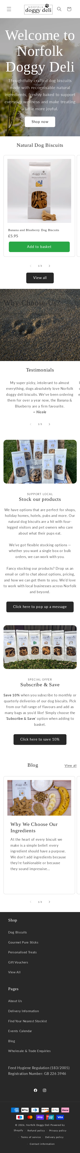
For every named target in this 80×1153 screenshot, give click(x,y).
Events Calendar (20, 1031)
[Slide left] (30, 265)
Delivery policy (54, 1137)
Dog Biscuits (17, 932)
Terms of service (31, 1137)
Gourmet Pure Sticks (23, 942)
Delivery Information (23, 1011)
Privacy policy (57, 1130)
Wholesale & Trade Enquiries (29, 1051)
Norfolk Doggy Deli (38, 1124)
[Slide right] (49, 265)
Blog (11, 1041)
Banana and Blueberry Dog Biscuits (33, 230)
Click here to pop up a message (40, 607)
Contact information (42, 1143)
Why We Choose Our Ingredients (34, 827)
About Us (15, 1001)
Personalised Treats (22, 952)
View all (40, 278)
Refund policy (36, 1130)
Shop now (40, 122)
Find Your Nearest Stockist (27, 1021)
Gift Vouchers (18, 962)
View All (14, 972)
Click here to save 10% (40, 739)
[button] (9, 9)
